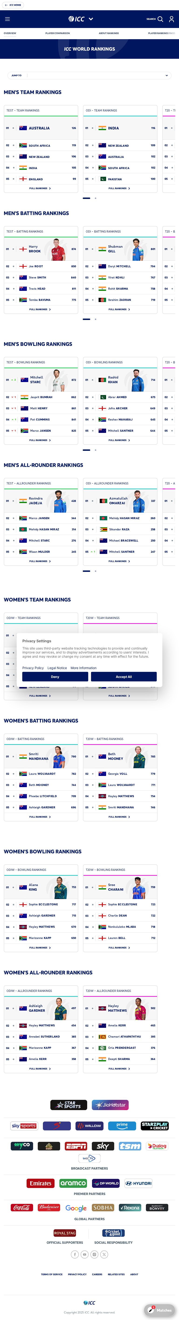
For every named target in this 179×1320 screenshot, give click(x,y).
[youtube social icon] (85, 1254)
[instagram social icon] (94, 1254)
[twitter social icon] (104, 1254)
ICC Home (15, 5)
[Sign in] (171, 19)
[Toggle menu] (7, 19)
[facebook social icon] (75, 1254)
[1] (86, 198)
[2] (95, 198)
